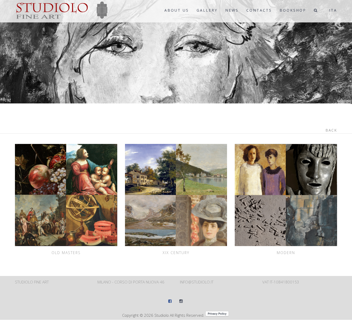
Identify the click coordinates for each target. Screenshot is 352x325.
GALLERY (207, 10)
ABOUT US (176, 10)
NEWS (232, 10)
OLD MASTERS (66, 252)
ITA (333, 10)
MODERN (286, 252)
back (331, 130)
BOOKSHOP (293, 10)
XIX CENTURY (176, 252)
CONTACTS (259, 10)
